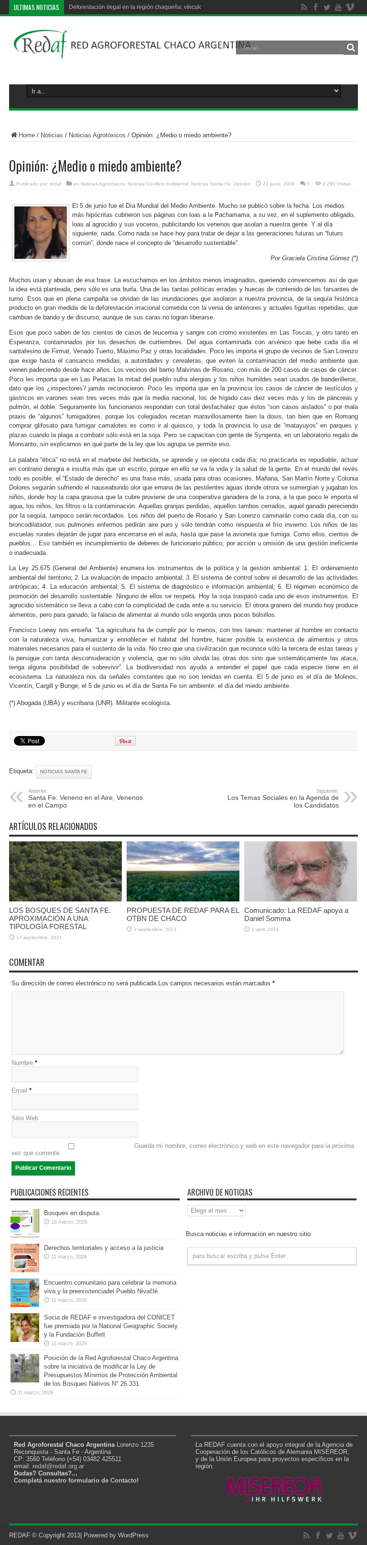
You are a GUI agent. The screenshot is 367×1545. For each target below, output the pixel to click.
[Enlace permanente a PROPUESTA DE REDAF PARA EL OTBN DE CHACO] (183, 899)
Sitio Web (24, 1118)
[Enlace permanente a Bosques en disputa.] (25, 1235)
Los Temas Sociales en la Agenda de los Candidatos (283, 798)
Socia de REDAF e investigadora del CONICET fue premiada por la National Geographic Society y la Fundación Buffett (111, 1326)
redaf (55, 183)
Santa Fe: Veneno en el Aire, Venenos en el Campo (85, 798)
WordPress (133, 1535)
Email (19, 1090)
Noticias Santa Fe (210, 183)
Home (27, 135)
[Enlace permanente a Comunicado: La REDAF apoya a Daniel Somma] (300, 899)
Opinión (241, 183)
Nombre (22, 1062)
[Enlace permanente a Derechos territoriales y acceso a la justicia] (25, 1270)
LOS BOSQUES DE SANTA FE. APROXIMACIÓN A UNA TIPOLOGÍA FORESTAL (60, 918)
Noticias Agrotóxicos (97, 135)
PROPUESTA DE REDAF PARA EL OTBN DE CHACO (183, 914)
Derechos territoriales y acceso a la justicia (103, 1247)
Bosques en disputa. (72, 1213)
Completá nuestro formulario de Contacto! (76, 1480)
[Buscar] (351, 48)
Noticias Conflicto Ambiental (158, 183)
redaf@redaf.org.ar (58, 1466)
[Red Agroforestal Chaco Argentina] (132, 54)
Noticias (52, 135)
